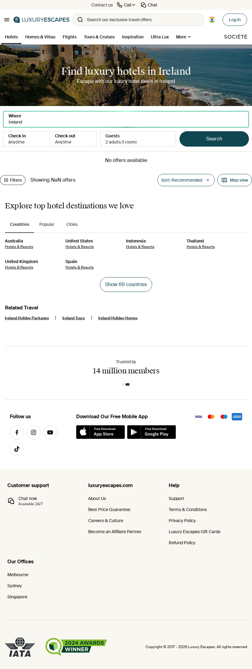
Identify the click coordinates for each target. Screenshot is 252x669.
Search (214, 139)
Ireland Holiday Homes (117, 318)
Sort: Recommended (181, 180)
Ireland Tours (73, 318)
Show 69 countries (126, 284)
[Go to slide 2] (128, 384)
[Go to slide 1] (123, 384)
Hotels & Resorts (19, 246)
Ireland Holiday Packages (27, 318)
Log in (235, 19)
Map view (239, 180)
